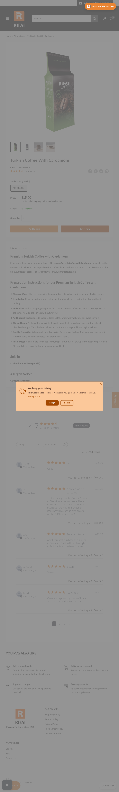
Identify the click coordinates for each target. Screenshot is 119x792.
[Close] (100, 383)
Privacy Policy (34, 396)
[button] (100, 6)
